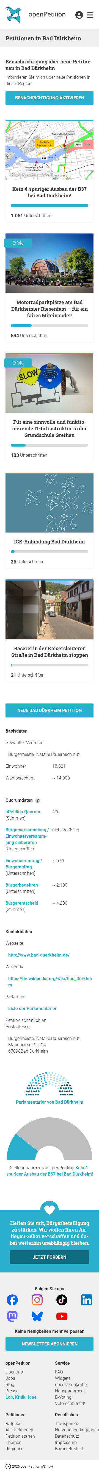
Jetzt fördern (49, 1257)
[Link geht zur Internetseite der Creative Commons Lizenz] (9, 1466)
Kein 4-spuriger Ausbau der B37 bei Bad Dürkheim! (49, 192)
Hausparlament (70, 1391)
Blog (10, 1384)
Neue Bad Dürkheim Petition (49, 710)
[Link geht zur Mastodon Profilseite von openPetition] (12, 1316)
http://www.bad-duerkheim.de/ (39, 955)
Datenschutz (67, 1436)
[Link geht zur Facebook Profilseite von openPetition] (12, 1299)
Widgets (63, 1378)
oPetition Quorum (23, 811)
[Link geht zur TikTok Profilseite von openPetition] (61, 1299)
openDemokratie (71, 1384)
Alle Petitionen (19, 1429)
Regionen (15, 1448)
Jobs (10, 1378)
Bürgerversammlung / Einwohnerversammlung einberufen (27, 836)
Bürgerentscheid (22, 903)
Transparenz (67, 1423)
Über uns (14, 1372)
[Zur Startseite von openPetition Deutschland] (36, 14)
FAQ (59, 1372)
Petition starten (20, 1436)
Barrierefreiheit (69, 1448)
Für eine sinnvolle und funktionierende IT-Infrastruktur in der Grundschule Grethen (49, 428)
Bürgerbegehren (22, 885)
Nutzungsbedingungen (77, 1429)
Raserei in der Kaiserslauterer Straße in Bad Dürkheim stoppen (49, 651)
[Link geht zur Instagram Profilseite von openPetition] (37, 1299)
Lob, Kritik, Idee (21, 1397)
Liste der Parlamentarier (32, 1008)
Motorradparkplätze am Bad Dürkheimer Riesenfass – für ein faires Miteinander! (49, 309)
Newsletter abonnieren (50, 1344)
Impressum (66, 1442)
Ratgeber (14, 1423)
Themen (13, 1442)
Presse (12, 1391)
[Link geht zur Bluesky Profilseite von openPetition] (37, 1316)
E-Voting (63, 1397)
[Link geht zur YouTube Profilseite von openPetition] (61, 1316)
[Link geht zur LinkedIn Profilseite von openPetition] (86, 1299)
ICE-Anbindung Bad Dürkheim (49, 541)
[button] (79, 15)
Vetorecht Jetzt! (70, 1403)
